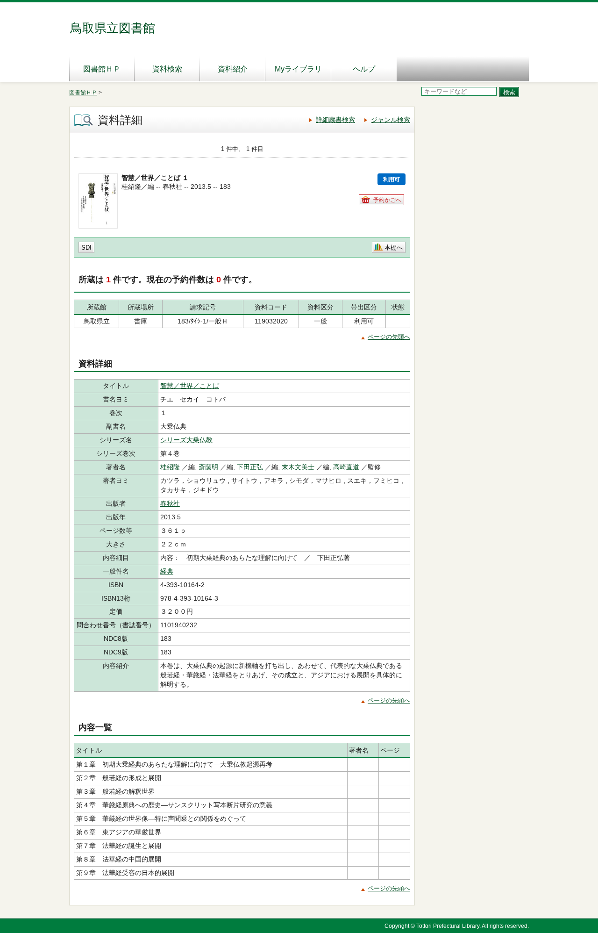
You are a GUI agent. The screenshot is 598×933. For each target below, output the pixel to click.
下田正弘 (250, 467)
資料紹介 (233, 69)
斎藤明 (208, 467)
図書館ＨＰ (102, 69)
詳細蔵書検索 (335, 119)
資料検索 (167, 69)
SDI (86, 247)
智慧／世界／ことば (189, 385)
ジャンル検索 (390, 119)
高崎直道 (346, 467)
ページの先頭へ (389, 336)
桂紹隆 (170, 467)
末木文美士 (298, 467)
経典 (166, 571)
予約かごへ (387, 200)
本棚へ (393, 247)
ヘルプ (364, 69)
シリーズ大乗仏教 (186, 440)
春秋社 (170, 503)
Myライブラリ (298, 69)
